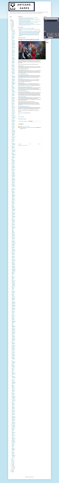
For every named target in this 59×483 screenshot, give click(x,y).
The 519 (20, 73)
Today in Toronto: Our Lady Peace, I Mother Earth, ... (13, 377)
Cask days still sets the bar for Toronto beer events (13, 339)
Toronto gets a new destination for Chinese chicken (13, 224)
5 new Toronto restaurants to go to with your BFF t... (13, 309)
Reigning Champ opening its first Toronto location (13, 366)
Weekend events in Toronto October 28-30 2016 (13, 206)
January (12, 468)
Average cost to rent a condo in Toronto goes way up (13, 267)
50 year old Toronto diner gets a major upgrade (13, 227)
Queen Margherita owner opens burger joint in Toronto (13, 76)
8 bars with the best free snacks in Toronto (13, 164)
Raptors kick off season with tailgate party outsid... (13, 306)
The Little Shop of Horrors (28, 85)
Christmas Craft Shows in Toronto (13, 113)
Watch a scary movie (21, 82)
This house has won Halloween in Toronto (13, 352)
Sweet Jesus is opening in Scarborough (13, 189)
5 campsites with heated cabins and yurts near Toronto (13, 134)
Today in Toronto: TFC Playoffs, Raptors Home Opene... (13, 278)
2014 (11, 470)
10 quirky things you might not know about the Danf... (13, 397)
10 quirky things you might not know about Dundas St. (13, 210)
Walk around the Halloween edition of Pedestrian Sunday (26, 101)
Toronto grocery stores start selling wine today (13, 176)
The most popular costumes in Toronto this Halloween (13, 160)
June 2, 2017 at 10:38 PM (26, 126)
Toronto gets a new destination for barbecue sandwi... (13, 390)
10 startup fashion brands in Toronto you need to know (13, 91)
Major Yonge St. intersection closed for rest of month (13, 241)
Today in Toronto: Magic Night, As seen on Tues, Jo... (13, 326)
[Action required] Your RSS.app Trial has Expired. (25, 28)
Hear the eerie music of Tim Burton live (23, 91)
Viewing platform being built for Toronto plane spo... (13, 154)
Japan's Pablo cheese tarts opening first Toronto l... (13, 44)
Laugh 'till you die (20, 65)
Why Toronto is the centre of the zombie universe (13, 121)
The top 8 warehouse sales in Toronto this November (13, 199)
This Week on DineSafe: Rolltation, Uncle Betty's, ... (13, 358)
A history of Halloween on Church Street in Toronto (13, 127)
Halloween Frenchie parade (22, 96)
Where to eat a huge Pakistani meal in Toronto (13, 369)
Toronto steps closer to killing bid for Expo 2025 (13, 235)
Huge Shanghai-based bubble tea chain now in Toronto (13, 322)
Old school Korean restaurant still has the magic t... (13, 318)
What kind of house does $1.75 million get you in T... (13, 441)
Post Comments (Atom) (24, 145)
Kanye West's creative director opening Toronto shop (13, 295)
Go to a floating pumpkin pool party (23, 74)
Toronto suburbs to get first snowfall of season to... (13, 245)
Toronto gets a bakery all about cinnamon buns (13, 273)
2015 (11, 469)
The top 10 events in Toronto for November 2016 (13, 95)
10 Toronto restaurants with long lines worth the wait (13, 407)
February (12, 467)
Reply (21, 129)
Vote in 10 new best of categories (13, 380)
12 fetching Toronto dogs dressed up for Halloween (13, 48)
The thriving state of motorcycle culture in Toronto (13, 394)
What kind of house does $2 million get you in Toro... (13, 144)
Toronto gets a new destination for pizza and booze (13, 107)
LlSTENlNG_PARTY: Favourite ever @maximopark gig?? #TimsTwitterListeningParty (29, 29)
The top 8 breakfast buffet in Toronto (12, 103)
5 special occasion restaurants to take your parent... (13, 449)
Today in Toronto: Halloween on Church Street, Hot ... (13, 87)
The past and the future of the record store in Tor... (13, 420)
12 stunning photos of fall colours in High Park (13, 98)
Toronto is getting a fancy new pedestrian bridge (13, 192)
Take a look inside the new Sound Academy (13, 182)
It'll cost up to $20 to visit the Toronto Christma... (13, 348)
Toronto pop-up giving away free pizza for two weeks (13, 332)
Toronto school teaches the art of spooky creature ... (13, 80)
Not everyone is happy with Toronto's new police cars (13, 329)
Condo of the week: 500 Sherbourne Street (13, 257)
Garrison (26, 88)
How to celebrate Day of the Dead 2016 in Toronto (13, 343)
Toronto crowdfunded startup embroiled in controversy (13, 213)
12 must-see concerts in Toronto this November (13, 173)
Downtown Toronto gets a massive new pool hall (13, 423)
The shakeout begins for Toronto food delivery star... (13, 426)
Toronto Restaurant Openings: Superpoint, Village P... (13, 220)
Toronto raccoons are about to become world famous (13, 41)
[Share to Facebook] (31, 121)
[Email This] (28, 121)
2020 (11, 21)
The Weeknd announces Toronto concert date (13, 69)
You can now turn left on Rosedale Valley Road (13, 51)
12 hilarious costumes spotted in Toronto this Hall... (13, 62)
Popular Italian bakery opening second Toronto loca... (13, 288)
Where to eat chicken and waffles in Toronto (13, 170)
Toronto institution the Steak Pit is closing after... (13, 438)
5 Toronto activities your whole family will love (13, 216)
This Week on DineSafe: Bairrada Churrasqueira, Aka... (13, 73)
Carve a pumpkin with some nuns (23, 69)
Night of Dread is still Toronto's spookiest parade (13, 37)
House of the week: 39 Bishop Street (13, 316)
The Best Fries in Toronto (13, 31)
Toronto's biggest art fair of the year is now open (13, 147)
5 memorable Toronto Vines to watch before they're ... (13, 186)
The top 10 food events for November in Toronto (13, 292)
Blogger (21, 126)
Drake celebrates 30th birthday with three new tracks (13, 362)
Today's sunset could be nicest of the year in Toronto (13, 312)
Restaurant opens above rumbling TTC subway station (13, 83)
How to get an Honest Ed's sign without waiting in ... (13, 195)
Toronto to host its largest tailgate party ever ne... (13, 167)
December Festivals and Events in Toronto (13, 433)
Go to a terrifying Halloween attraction (23, 106)
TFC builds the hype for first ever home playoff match (13, 250)
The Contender (32, 79)
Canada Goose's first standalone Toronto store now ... (13, 373)
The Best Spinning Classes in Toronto (13, 452)
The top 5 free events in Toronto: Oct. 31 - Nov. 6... (13, 110)
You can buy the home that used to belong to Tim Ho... (13, 238)
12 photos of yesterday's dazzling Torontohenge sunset (13, 263)
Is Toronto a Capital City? (13, 115)
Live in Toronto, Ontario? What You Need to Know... (13, 429)
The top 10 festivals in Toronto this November (13, 124)
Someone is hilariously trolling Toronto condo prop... (13, 386)
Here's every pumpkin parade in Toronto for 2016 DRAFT (13, 58)
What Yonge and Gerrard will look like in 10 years (13, 383)
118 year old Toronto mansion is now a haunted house (13, 445)
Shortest (34, 127)
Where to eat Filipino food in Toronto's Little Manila (13, 131)
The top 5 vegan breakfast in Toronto (13, 137)
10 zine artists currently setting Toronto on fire (13, 140)
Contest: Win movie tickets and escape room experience (13, 456)
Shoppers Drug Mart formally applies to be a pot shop (13, 302)
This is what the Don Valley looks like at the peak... (13, 355)
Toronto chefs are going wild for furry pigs (13, 414)
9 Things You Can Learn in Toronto (13, 436)
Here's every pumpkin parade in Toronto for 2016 (13, 66)
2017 (11, 24)
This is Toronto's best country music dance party (13, 400)
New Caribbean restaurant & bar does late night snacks (13, 270)
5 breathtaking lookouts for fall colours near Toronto (13, 284)
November (12, 28)
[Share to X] (30, 121)
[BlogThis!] (29, 121)
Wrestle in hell (20, 78)
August (12, 460)
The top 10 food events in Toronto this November (13, 281)
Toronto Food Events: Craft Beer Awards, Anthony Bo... (13, 179)
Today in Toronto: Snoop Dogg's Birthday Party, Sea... (13, 231)
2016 (11, 25)
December (12, 26)
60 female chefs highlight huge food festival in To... (13, 299)
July (12, 461)
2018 (11, 23)
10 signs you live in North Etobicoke (13, 101)
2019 (11, 22)
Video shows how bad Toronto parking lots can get (13, 202)
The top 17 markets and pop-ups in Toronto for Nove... (13, 254)
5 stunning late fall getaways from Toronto (13, 417)
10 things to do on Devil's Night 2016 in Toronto (13, 260)
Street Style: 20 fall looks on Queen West (13, 346)
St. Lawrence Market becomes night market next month (13, 336)
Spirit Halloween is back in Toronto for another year (13, 411)
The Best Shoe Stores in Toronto (13, 248)
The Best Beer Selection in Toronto (13, 157)
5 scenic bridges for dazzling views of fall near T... (13, 118)
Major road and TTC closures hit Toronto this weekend (13, 151)
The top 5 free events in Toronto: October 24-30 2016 (13, 404)
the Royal (27, 83)
